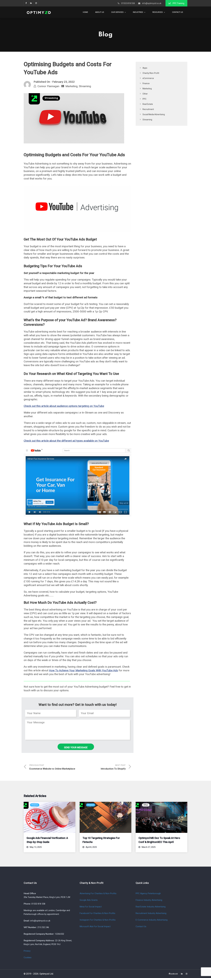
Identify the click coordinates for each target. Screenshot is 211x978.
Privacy (27, 951)
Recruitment (148, 109)
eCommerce (148, 78)
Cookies (27, 957)
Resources (157, 12)
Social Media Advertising (154, 114)
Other (145, 94)
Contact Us (177, 12)
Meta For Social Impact (91, 906)
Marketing (71, 86)
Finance (146, 83)
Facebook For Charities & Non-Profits (97, 913)
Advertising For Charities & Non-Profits (98, 893)
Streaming (85, 86)
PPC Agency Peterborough (148, 893)
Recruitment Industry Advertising (151, 913)
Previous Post (52, 767)
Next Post (113, 767)
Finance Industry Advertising (149, 900)
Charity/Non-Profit (151, 73)
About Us (99, 12)
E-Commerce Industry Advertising (152, 920)
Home (85, 12)
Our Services (117, 12)
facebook (26, 3)
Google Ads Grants (89, 900)
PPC (144, 99)
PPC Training (178, 3)
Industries (138, 12)
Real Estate (148, 104)
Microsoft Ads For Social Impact (95, 926)
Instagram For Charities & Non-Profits (98, 920)
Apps (145, 68)
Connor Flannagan (48, 86)
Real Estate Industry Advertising (150, 906)
